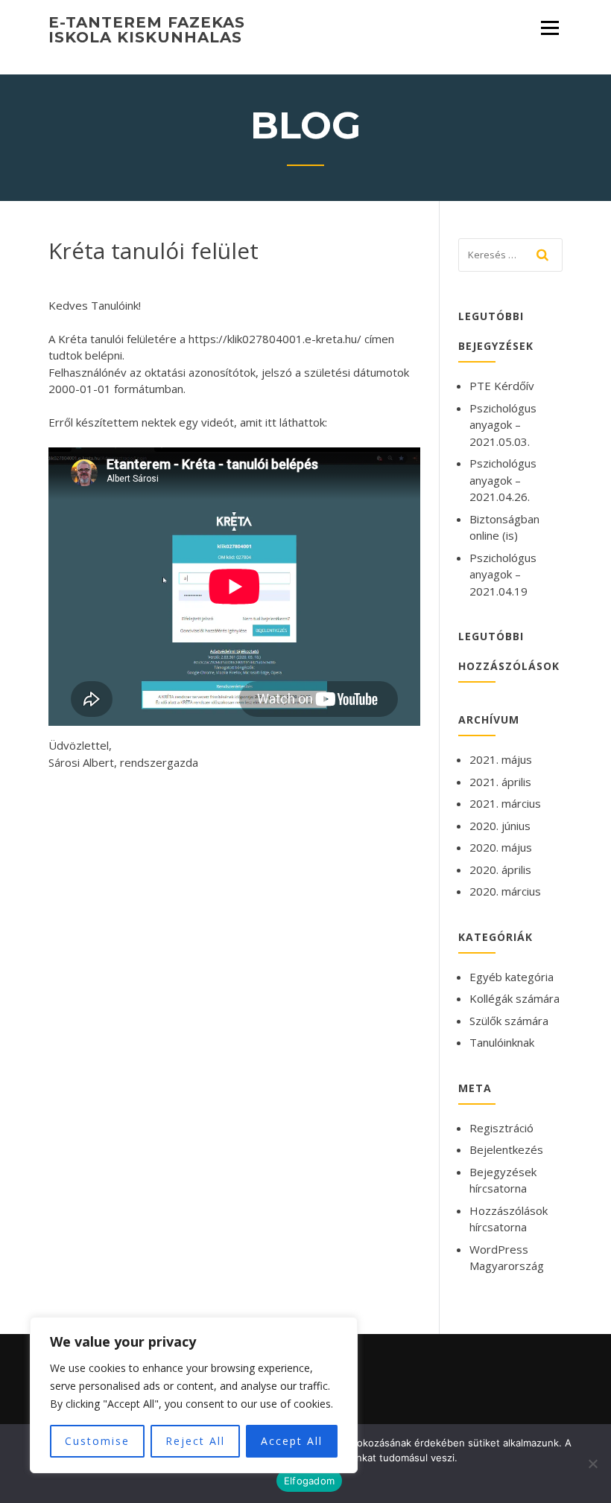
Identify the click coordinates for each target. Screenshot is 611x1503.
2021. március (505, 803)
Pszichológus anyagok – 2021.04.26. (502, 480)
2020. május (500, 847)
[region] (194, 1395)
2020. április (500, 869)
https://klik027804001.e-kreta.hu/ (275, 338)
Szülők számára (508, 1020)
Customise (97, 1441)
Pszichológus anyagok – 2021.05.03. (502, 425)
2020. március (505, 891)
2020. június (500, 825)
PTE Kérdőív (501, 385)
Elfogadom (309, 1481)
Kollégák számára (514, 998)
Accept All (292, 1441)
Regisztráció (501, 1127)
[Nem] (592, 1463)
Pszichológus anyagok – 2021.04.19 (502, 574)
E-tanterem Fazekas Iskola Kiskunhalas (146, 29)
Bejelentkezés (506, 1149)
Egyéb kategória (511, 976)
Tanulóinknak (501, 1042)
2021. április (500, 781)
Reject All (195, 1441)
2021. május (500, 759)
